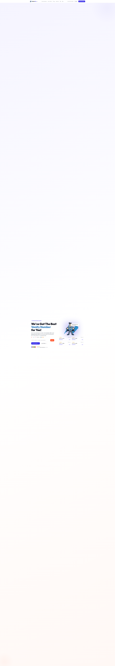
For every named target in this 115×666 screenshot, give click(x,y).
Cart (76, 1)
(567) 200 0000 (70, 1)
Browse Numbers (44, 1)
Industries (57, 1)
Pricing (54, 1)
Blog (62, 1)
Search (52, 340)
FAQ (60, 1)
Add (69, 339)
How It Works (50, 1)
